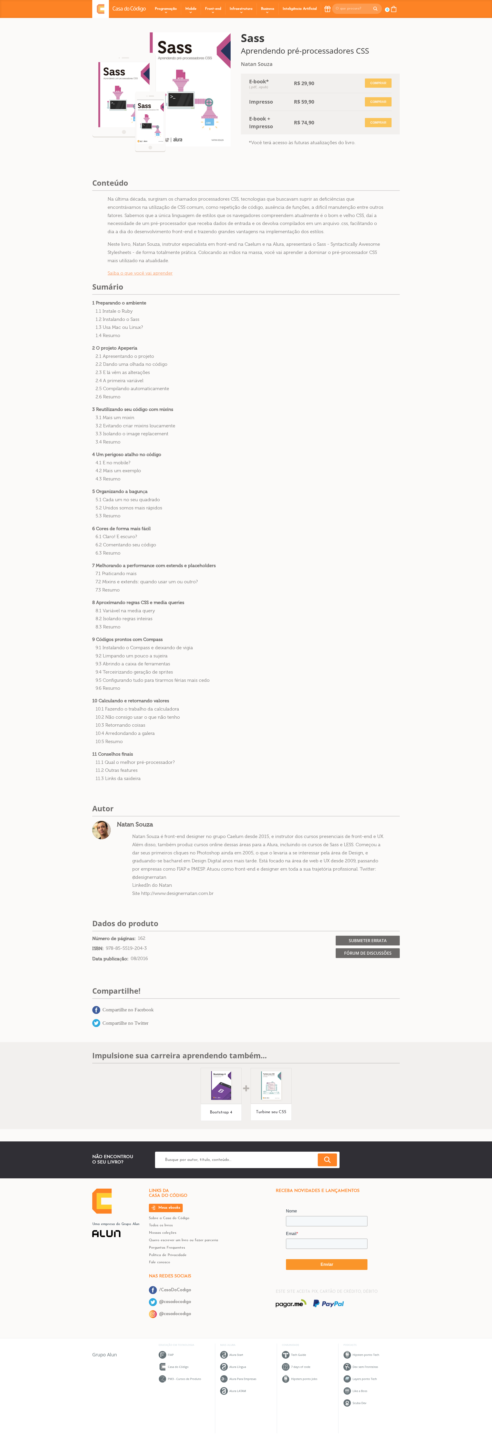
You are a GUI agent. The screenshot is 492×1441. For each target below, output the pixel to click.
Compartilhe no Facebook (128, 1009)
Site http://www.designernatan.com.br (173, 893)
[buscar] (375, 9)
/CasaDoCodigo (175, 1290)
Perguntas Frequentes (167, 1248)
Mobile (191, 9)
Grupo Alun (104, 1354)
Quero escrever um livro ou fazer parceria (183, 1240)
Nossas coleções (162, 1233)
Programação (166, 9)
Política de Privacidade (168, 1255)
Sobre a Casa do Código (169, 1218)
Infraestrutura (241, 9)
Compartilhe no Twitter (125, 1023)
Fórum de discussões (368, 953)
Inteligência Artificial (300, 9)
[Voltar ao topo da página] (102, 1212)
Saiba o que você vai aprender (140, 273)
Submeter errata (368, 940)
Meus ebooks (168, 1208)
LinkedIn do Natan (152, 885)
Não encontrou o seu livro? (112, 1159)
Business (267, 9)
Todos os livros (161, 1225)
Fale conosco (159, 1262)
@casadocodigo (175, 1302)
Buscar (327, 1160)
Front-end (213, 9)
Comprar (378, 83)
